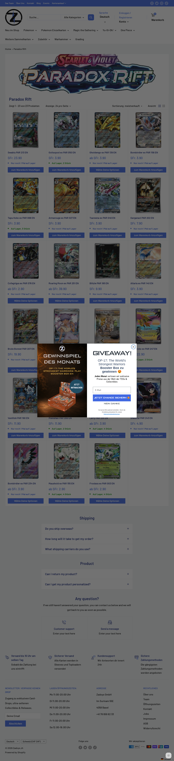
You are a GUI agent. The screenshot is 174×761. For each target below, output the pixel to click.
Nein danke (112, 404)
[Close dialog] (133, 347)
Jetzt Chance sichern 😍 (112, 398)
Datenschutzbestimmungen (112, 414)
